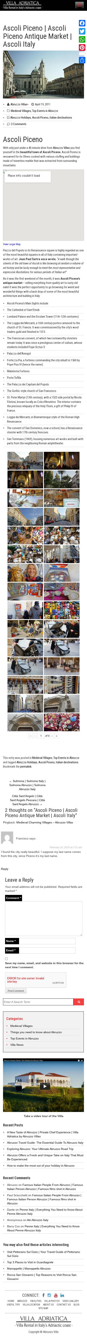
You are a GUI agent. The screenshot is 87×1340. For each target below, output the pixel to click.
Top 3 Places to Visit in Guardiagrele (30, 1262)
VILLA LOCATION (31, 1304)
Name (11, 941)
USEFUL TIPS (13, 1304)
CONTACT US (64, 1304)
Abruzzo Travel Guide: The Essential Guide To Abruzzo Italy (45, 1142)
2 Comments (18, 124)
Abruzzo (22, 1300)
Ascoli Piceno (40, 117)
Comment (13, 898)
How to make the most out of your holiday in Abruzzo (40, 1165)
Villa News (16, 1044)
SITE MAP (43, 1308)
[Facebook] (82, 23)
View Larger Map (12, 244)
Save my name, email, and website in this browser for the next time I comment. (44, 965)
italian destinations (61, 117)
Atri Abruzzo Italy (37, 1220)
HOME (11, 1300)
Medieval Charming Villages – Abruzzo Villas (44, 822)
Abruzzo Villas (19, 104)
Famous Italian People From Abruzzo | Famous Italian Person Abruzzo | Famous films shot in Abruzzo (44, 1199)
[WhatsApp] (82, 39)
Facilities (35, 1300)
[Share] (82, 60)
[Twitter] (82, 31)
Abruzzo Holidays (20, 117)
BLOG (77, 1304)
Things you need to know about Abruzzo (36, 1032)
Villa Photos (51, 1300)
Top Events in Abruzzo (45, 111)
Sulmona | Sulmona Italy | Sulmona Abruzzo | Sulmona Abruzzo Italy (27, 785)
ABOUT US (48, 1304)
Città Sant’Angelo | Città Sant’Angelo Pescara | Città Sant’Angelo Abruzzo (27, 800)
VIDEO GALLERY (71, 1300)
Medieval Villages (21, 111)
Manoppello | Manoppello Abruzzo (29, 1268)
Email (10, 950)
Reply (4, 869)
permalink (26, 766)
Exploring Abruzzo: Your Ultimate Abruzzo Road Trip (40, 1149)
